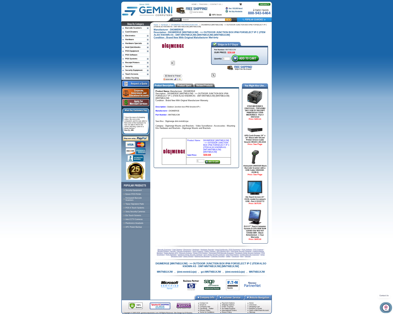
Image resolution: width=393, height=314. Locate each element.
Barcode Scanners (133, 28)
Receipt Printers (132, 62)
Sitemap (252, 312)
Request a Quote (255, 308)
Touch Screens (131, 74)
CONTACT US (215, 4)
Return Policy (227, 312)
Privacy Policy (205, 310)
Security (129, 66)
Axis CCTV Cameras (134, 219)
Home (156, 25)
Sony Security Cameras (135, 212)
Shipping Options (228, 305)
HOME (194, 4)
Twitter (211, 308)
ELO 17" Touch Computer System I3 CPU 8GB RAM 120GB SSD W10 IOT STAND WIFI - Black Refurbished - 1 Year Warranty (255, 231)
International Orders (229, 310)
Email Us (203, 305)
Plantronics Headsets (134, 223)
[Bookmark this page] (172, 79)
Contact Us (204, 303)
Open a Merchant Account (259, 310)
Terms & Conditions (207, 312)
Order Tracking (227, 307)
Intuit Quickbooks (132, 47)
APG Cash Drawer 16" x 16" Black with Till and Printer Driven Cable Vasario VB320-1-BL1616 (255, 138)
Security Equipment (133, 70)
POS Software (131, 55)
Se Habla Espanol (228, 308)
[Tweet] (213, 75)
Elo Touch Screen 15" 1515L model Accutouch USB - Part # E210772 (255, 199)
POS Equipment (132, 51)
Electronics (130, 36)
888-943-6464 (259, 13)
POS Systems (131, 59)
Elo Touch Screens (133, 215)
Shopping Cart (254, 307)
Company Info (205, 307)
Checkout (252, 305)
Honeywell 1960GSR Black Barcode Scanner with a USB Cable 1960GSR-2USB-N (255, 169)
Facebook (203, 308)
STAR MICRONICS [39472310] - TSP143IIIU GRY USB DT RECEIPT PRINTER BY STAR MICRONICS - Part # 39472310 (255, 111)
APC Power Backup (133, 227)
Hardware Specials (133, 43)
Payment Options (228, 303)
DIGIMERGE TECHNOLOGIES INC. (184, 25)
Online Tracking (132, 78)
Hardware (164, 25)
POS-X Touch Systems (134, 208)
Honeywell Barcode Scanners (133, 199)
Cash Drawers (131, 32)
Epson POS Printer (133, 194)
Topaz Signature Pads (134, 204)
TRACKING (203, 4)
